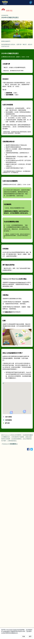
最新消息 (9, 10)
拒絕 (23, 636)
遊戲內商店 (8, 312)
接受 (30, 636)
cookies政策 (6, 631)
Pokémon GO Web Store (17, 282)
